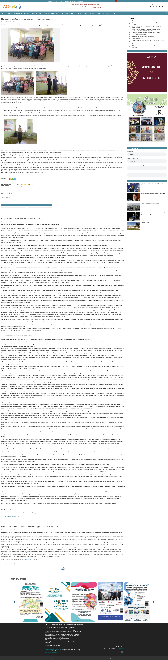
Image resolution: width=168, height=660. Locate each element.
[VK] (150, 6)
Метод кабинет (18, 13)
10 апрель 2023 (6, 21)
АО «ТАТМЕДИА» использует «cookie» (53, 649)
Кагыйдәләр (85, 658)
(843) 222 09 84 (120, 648)
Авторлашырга (14, 208)
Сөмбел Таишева (15, 221)
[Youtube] (156, 6)
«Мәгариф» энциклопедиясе (92, 13)
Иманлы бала (59, 13)
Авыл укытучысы (36, 13)
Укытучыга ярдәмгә (6, 13)
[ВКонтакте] (9, 179)
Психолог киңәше (48, 13)
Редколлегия (73, 658)
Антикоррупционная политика (51, 648)
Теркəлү (150, 4)
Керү (154, 4)
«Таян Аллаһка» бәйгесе (108, 13)
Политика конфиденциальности (51, 652)
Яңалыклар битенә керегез (10, 516)
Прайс (94, 658)
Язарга (26, 204)
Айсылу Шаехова (15, 529)
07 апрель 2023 (6, 221)
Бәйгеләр (27, 13)
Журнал (53, 658)
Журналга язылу (69, 13)
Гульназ (13, 21)
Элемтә (103, 658)
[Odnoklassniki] (159, 6)
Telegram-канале (27, 512)
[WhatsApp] (13, 179)
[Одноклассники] (11, 179)
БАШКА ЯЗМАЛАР (147, 51)
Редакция (62, 658)
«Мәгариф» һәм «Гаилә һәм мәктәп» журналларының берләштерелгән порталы (65, 1)
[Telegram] (162, 6)
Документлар (113, 658)
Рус (118, 1)
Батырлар (79, 13)
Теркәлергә (40, 208)
